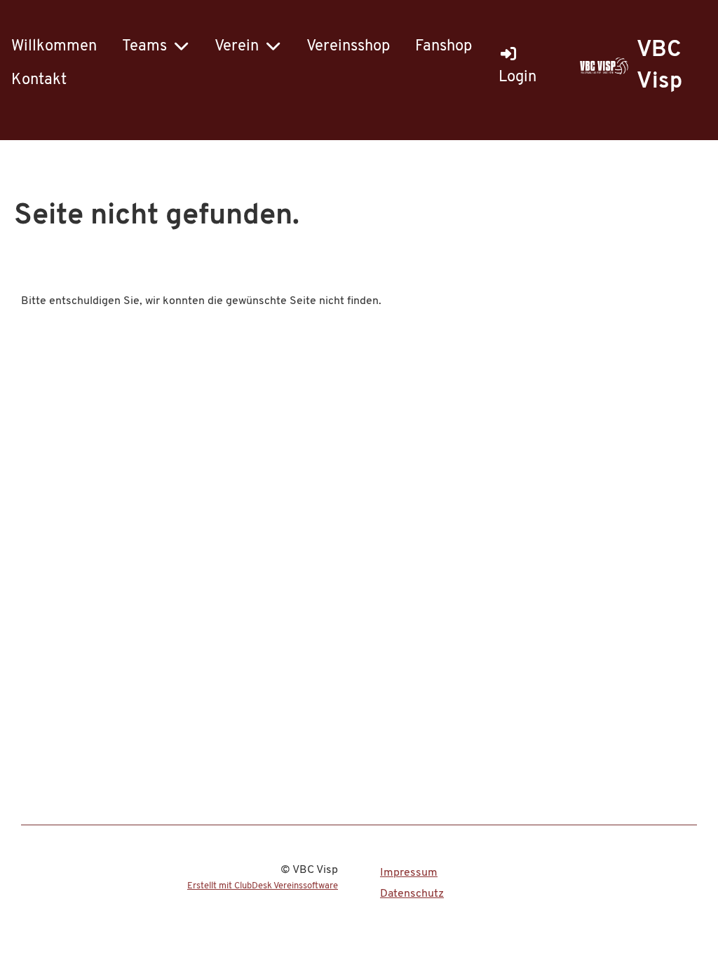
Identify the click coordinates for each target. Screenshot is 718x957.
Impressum (409, 873)
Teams (144, 47)
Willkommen (54, 47)
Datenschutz (412, 894)
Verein (237, 47)
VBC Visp (659, 66)
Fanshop (443, 47)
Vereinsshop (348, 47)
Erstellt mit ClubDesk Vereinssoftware (262, 885)
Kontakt (39, 80)
